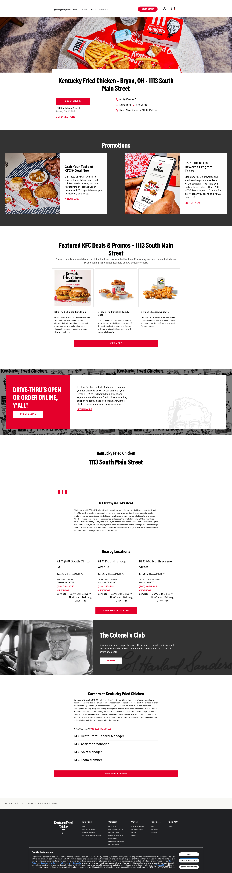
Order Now (72, 199)
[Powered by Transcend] (35, 869)
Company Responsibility (116, 835)
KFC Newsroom (113, 844)
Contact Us (154, 829)
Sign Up (111, 661)
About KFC (112, 826)
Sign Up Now (192, 203)
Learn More (84, 410)
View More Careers (116, 774)
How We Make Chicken (115, 829)
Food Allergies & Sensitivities (91, 835)
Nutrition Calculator (88, 832)
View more (116, 343)
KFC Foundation (113, 832)
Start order (147, 9)
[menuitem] (75, 9)
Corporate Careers (137, 829)
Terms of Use (161, 865)
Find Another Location (116, 611)
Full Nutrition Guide (88, 829)
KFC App (154, 832)
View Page (63, 591)
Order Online (73, 101)
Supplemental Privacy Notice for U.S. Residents (61, 863)
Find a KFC (171, 826)
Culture (133, 832)
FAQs (152, 826)
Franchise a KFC (113, 838)
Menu (84, 826)
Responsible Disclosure (115, 841)
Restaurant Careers (137, 826)
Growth (133, 835)
